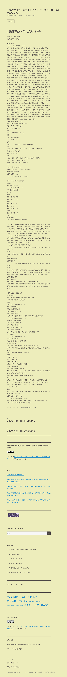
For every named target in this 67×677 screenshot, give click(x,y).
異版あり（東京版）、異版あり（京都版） (15, 605)
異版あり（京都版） (17, 601)
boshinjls (9, 407)
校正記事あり (14, 596)
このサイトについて (12, 663)
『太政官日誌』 (23, 407)
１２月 (34, 407)
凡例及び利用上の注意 (13, 667)
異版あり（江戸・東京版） (36, 605)
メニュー (10, 21)
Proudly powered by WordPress (46, 672)
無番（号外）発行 (29, 597)
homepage (10, 659)
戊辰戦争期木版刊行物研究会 (15, 475)
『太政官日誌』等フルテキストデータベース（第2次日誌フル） (22, 672)
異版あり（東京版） (35, 601)
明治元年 (30, 407)
